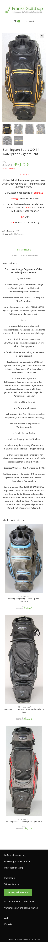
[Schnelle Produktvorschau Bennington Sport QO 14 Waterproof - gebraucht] (44, 528)
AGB (6, 918)
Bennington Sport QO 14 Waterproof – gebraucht (24, 600)
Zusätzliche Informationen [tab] (24, 256)
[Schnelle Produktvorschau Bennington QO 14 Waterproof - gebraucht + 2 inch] (44, 619)
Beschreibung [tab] (24, 250)
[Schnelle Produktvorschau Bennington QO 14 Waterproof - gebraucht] (44, 730)
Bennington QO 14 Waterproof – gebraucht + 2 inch (24, 710)
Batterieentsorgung (13, 867)
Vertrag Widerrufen (18, 892)
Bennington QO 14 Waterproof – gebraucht (24, 821)
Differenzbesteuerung (15, 855)
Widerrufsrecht (11, 884)
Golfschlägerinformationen (17, 861)
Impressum (9, 878)
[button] (42, 36)
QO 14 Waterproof (18, 234)
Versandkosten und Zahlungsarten (21, 907)
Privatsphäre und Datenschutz (19, 901)
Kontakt (8, 924)
